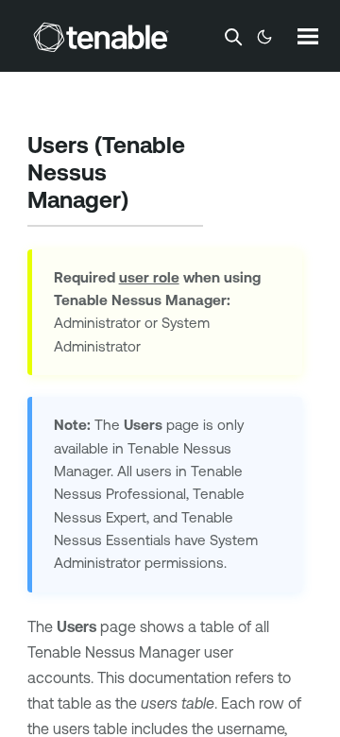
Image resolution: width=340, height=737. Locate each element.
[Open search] (233, 36)
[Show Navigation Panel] (308, 36)
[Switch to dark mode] (264, 37)
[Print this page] (144, 202)
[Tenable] (101, 37)
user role (149, 277)
